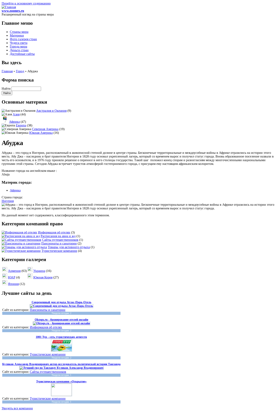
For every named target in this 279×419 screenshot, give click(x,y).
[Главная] (9, 7)
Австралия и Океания (51, 110)
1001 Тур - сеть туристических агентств (61, 337)
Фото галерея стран (23, 39)
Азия (16, 114)
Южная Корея (42, 277)
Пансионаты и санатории (59, 243)
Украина (39, 271)
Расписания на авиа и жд (58, 236)
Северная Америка (45, 129)
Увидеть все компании (17, 408)
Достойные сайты (22, 54)
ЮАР (11, 277)
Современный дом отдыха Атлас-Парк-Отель (61, 302)
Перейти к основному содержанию (26, 3)
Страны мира (19, 32)
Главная (7, 71)
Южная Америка (41, 132)
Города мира (18, 46)
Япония (13, 284)
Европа (21, 125)
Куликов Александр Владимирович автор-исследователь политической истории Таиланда (61, 364)
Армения (14, 271)
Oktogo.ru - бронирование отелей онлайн (61, 319)
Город (20, 71)
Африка (14, 121)
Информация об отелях (54, 232)
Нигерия (8, 201)
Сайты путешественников (60, 239)
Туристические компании (59, 251)
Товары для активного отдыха (69, 247)
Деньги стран (19, 50)
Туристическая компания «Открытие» (61, 381)
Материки (17, 35)
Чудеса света (18, 43)
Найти (6, 88)
